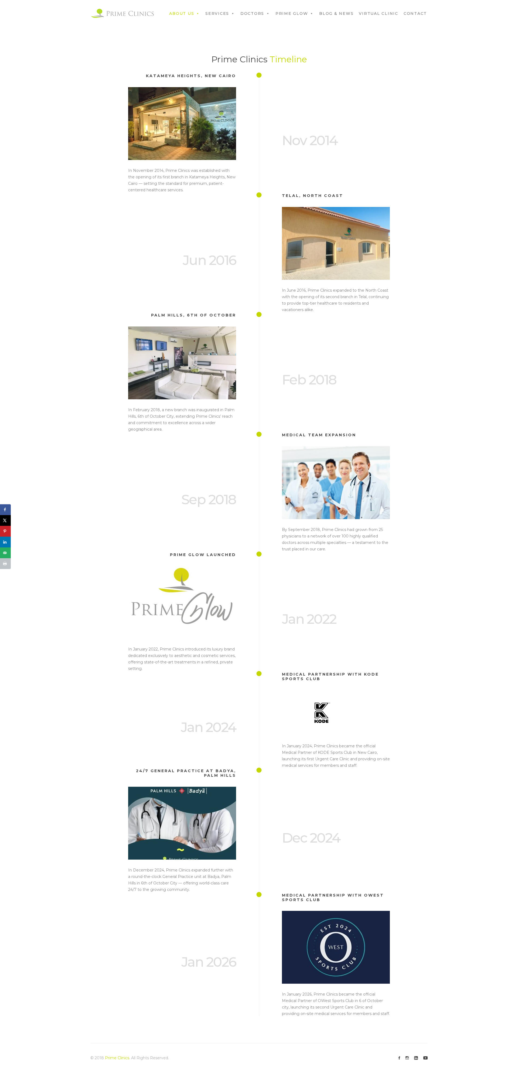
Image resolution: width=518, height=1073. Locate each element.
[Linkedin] (416, 1058)
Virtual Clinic (378, 13)
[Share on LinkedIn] (5, 542)
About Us (181, 13)
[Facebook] (399, 1058)
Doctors (252, 13)
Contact (415, 13)
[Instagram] (407, 1058)
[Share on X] (5, 520)
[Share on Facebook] (5, 509)
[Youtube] (425, 1058)
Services (217, 13)
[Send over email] (5, 552)
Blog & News (336, 13)
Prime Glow (291, 13)
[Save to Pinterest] (5, 531)
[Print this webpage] (5, 563)
